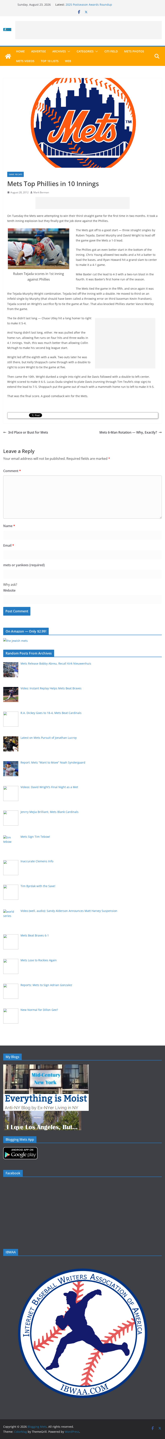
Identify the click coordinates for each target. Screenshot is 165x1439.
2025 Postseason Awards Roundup (89, 4)
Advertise (38, 51)
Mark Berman (41, 192)
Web (68, 61)
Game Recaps (15, 174)
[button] (68, 51)
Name (9, 526)
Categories (85, 51)
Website (9, 590)
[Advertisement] (88, 30)
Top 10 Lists (50, 61)
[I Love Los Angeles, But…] (42, 1113)
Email (8, 545)
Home (20, 51)
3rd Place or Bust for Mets (28, 432)
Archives (59, 51)
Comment (12, 471)
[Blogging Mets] (8, 56)
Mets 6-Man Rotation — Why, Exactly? (128, 432)
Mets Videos (25, 61)
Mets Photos (134, 51)
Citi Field (111, 51)
